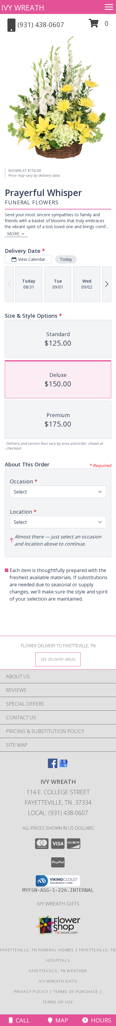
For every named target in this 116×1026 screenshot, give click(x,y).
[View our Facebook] (52, 766)
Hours (99, 1020)
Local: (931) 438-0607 (58, 813)
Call (21, 1020)
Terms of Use (58, 1002)
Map (60, 1020)
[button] (99, 25)
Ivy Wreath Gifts (58, 903)
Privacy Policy (31, 991)
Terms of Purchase (75, 991)
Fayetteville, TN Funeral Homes (37, 950)
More (13, 233)
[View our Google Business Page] (63, 766)
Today (66, 259)
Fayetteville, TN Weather (58, 970)
